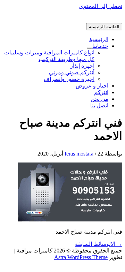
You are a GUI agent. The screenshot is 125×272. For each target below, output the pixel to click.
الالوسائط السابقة (98, 244)
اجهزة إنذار (82, 66)
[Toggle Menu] (89, 48)
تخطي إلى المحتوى (100, 6)
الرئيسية (98, 39)
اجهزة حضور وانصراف (69, 79)
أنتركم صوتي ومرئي (71, 72)
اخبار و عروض (92, 86)
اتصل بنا (99, 105)
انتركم (101, 92)
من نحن (99, 99)
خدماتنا (100, 46)
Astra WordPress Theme (81, 257)
